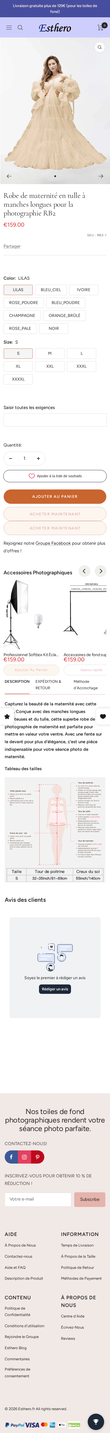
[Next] (100, 571)
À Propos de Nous (20, 1245)
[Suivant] (101, 176)
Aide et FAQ (15, 1267)
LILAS (18, 289)
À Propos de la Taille (78, 1256)
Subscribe (89, 1199)
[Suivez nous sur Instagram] (24, 1157)
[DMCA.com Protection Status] (74, 1424)
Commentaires (17, 1359)
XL (18, 366)
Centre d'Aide (72, 1316)
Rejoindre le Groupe (22, 1336)
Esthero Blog (16, 1348)
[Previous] (84, 571)
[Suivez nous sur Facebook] (11, 1157)
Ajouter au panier (31, 670)
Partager (12, 246)
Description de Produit (24, 1278)
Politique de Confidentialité (17, 1311)
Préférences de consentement (17, 1372)
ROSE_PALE (20, 328)
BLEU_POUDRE (66, 302)
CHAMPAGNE (22, 315)
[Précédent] (8, 176)
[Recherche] (20, 27)
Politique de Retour (77, 1267)
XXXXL (18, 379)
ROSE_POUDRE (23, 302)
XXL (50, 366)
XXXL (82, 366)
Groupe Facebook (53, 543)
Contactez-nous (18, 1256)
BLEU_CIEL (51, 289)
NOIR (54, 328)
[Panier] (100, 27)
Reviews (68, 1338)
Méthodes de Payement (81, 1278)
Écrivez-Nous (72, 1327)
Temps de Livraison (77, 1245)
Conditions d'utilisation (24, 1326)
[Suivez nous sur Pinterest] (37, 1157)
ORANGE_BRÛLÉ (64, 315)
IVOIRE (83, 289)
